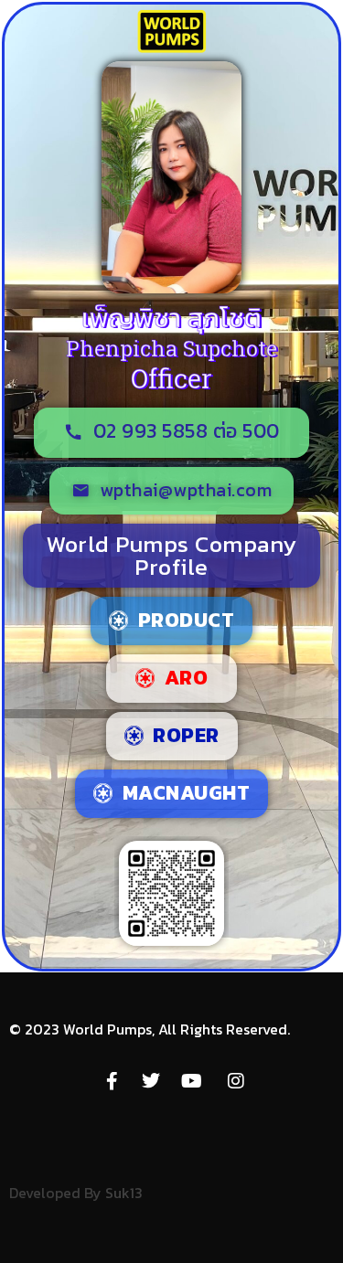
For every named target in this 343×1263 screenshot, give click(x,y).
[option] (297, 1248)
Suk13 (124, 1193)
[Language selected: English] (297, 1245)
